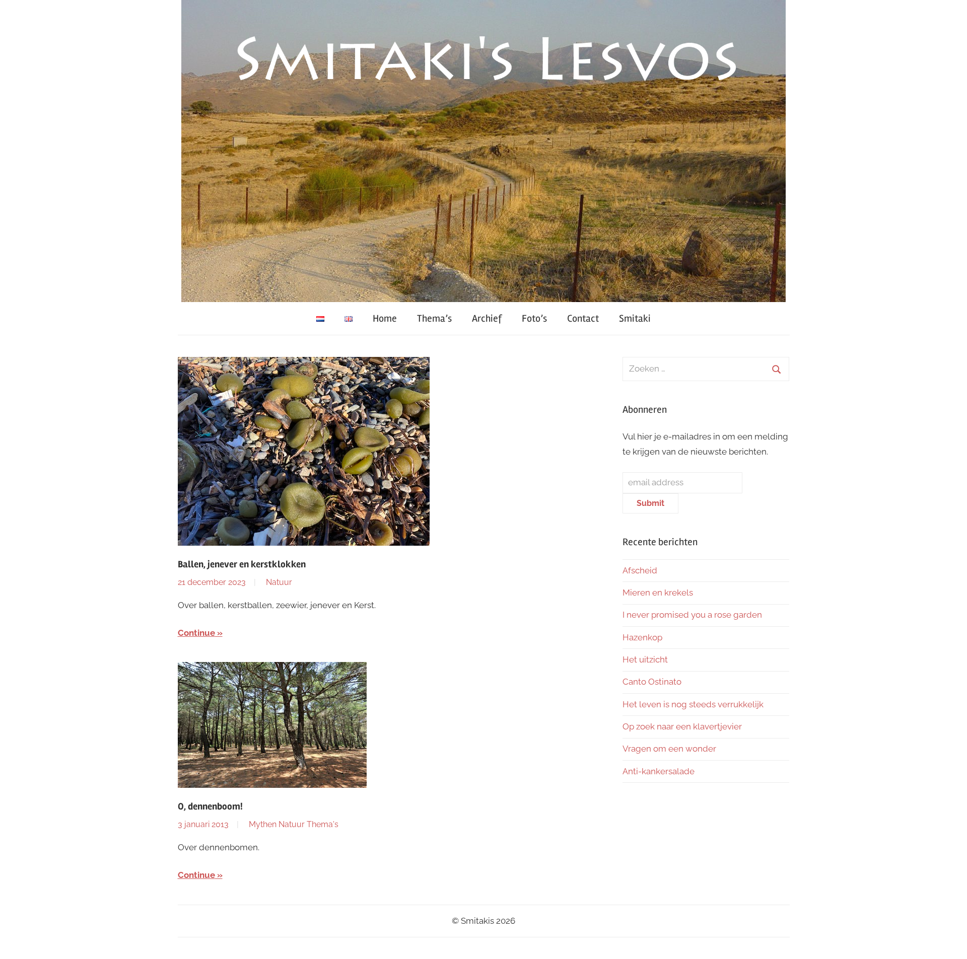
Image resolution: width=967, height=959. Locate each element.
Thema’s (434, 318)
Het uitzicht (645, 659)
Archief (487, 318)
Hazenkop (642, 637)
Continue (196, 633)
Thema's (322, 824)
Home (385, 318)
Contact (583, 318)
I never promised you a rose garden (692, 615)
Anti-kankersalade (659, 771)
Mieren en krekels (658, 592)
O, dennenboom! (210, 806)
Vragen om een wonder (669, 749)
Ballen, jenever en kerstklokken (242, 564)
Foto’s (534, 318)
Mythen (263, 824)
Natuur (279, 582)
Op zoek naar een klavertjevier (682, 726)
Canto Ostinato (652, 682)
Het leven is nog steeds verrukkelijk (693, 704)
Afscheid (640, 570)
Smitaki (635, 318)
